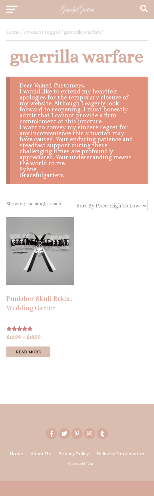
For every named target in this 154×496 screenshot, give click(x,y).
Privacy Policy (73, 453)
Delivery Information (120, 453)
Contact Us (80, 463)
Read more (28, 351)
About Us (41, 453)
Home (13, 32)
